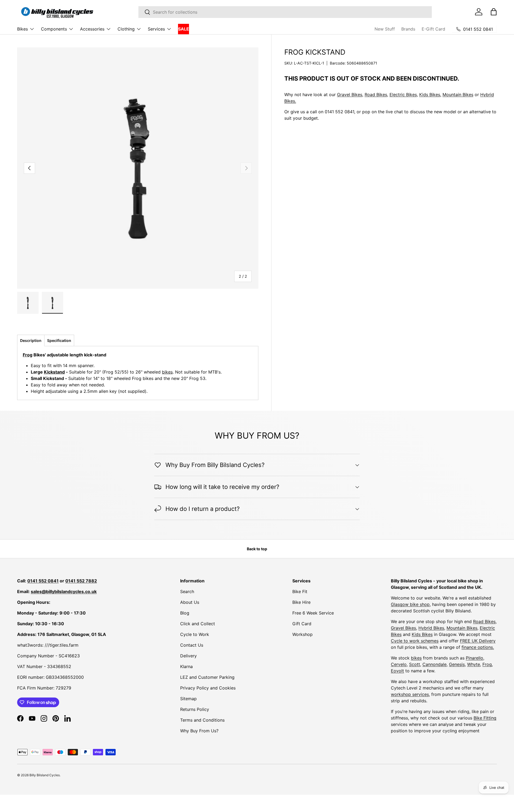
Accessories (92, 29)
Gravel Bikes (349, 94)
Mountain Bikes (458, 94)
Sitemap (188, 698)
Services (156, 29)
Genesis (457, 664)
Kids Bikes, (430, 94)
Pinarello (474, 658)
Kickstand (54, 372)
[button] (494, 12)
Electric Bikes (403, 94)
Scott (414, 664)
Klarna (186, 666)
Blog (184, 613)
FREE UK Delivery (478, 640)
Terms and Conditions (202, 720)
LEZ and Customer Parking (207, 677)
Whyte (473, 664)
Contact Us (191, 645)
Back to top (257, 549)
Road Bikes (376, 94)
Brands (408, 29)
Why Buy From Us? (199, 730)
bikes (167, 372)
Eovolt (397, 670)
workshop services (410, 694)
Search (187, 591)
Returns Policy (194, 709)
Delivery (188, 655)
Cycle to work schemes (415, 640)
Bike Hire (301, 602)
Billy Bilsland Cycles (44, 775)
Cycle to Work (194, 634)
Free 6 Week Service (313, 613)
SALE (183, 29)
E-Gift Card (433, 29)
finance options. (478, 647)
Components (54, 29)
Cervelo (399, 664)
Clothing (126, 29)
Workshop (302, 634)
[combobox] (285, 12)
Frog (27, 354)
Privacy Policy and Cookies (208, 688)
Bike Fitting (485, 718)
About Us (189, 602)
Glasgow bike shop (410, 604)
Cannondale (434, 664)
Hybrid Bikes (431, 628)
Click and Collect (197, 623)
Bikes (22, 29)
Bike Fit (299, 591)
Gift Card (301, 623)
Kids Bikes (422, 634)
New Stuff (385, 29)
